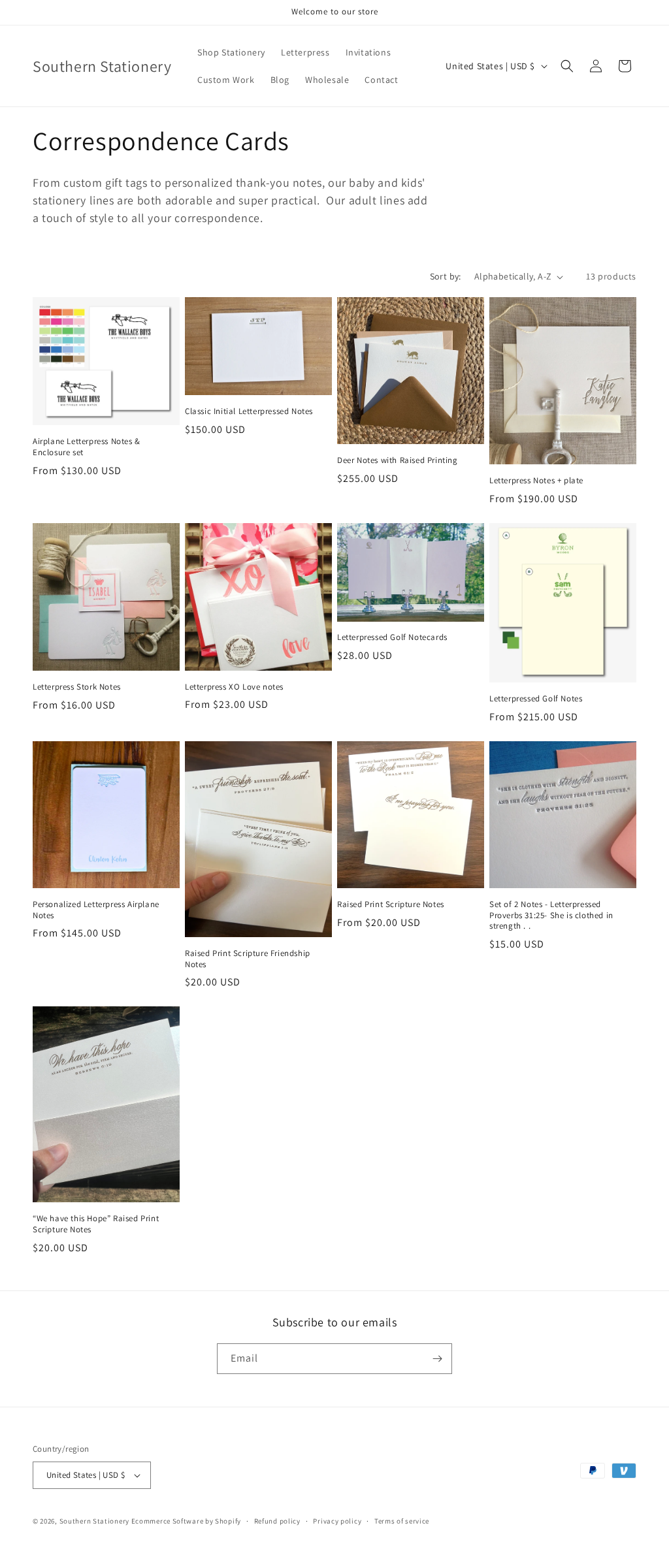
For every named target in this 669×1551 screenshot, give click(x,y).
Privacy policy (337, 1521)
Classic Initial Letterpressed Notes (249, 411)
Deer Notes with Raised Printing (397, 460)
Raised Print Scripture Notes (390, 904)
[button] (567, 66)
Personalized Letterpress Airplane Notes (96, 910)
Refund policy (277, 1521)
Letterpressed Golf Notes (535, 699)
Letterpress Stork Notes (77, 687)
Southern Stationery (94, 1521)
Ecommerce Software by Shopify (186, 1521)
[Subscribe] (437, 1358)
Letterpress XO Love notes (234, 687)
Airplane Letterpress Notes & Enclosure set (86, 447)
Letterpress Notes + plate (536, 480)
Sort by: (445, 276)
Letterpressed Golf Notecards (392, 637)
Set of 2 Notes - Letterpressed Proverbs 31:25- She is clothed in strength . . (551, 915)
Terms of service (401, 1521)
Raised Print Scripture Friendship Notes (247, 959)
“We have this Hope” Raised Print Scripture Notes (96, 1224)
